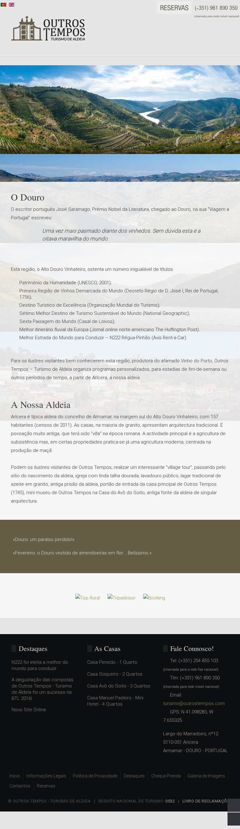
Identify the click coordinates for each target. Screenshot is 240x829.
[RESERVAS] (198, 9)
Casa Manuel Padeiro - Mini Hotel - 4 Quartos (115, 701)
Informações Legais (46, 775)
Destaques (134, 775)
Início (14, 775)
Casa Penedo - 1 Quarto (112, 662)
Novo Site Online (29, 709)
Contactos (19, 785)
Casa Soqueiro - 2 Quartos (114, 674)
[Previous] (3, 61)
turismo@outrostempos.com (194, 703)
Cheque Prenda (166, 775)
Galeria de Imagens (206, 775)
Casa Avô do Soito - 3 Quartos (118, 686)
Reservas (46, 785)
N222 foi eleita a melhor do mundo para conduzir (40, 665)
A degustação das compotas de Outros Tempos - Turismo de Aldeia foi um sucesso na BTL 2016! (42, 689)
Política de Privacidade (95, 775)
